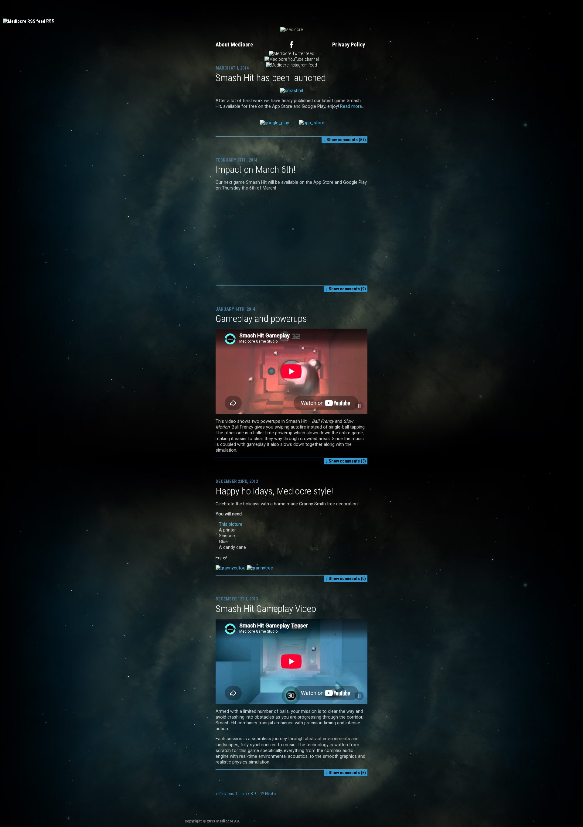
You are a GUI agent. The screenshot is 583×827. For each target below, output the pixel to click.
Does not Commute (278, 9)
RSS (50, 21)
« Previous (225, 793)
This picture (230, 524)
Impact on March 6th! (255, 169)
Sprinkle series (378, 9)
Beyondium (241, 9)
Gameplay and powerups (261, 318)
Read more (351, 106)
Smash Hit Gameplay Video (266, 608)
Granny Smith (344, 9)
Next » (270, 793)
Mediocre (194, 9)
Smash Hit (314, 9)
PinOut (216, 9)
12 (262, 793)
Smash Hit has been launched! (272, 78)
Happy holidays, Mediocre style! (274, 491)
